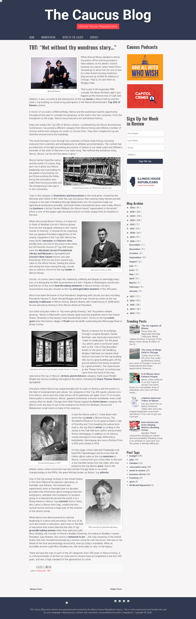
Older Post (116, 589)
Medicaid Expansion (139, 485)
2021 (132, 228)
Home (32, 37)
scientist (63, 501)
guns (132, 481)
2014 (132, 309)
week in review (137, 470)
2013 (132, 313)
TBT (49, 570)
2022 (132, 224)
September (135, 257)
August (133, 261)
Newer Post (36, 589)
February (134, 287)
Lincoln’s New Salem (40, 256)
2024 (132, 216)
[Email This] (37, 567)
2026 (132, 207)
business (38, 208)
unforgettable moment (86, 289)
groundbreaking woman (42, 530)
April (132, 278)
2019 (132, 237)
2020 (132, 232)
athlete (104, 472)
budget (133, 455)
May (131, 274)
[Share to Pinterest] (50, 567)
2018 (132, 241)
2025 (132, 211)
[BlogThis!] (40, 567)
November (135, 249)
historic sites (65, 240)
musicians (108, 456)
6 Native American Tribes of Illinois (151, 399)
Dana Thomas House (108, 379)
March (132, 282)
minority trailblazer (40, 301)
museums (47, 240)
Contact (94, 37)
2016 (132, 300)
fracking (133, 477)
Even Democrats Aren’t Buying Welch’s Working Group (150, 426)
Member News (48, 37)
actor (100, 466)
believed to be (76, 536)
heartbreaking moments (68, 285)
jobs (131, 459)
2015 (132, 304)
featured (41, 570)
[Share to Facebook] (46, 567)
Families (133, 463)
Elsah (67, 321)
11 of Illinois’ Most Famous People (150, 375)
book (89, 417)
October (134, 253)
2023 (132, 220)
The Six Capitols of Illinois (151, 327)
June (131, 270)
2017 (132, 296)
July (131, 266)
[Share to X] (43, 567)
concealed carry (137, 467)
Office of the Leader (73, 37)
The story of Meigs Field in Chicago (151, 351)
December (135, 244)
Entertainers (100, 401)
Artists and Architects (73, 375)
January (133, 291)
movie (89, 99)
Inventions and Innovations (69, 195)
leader (68, 269)
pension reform (137, 474)
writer (98, 427)
